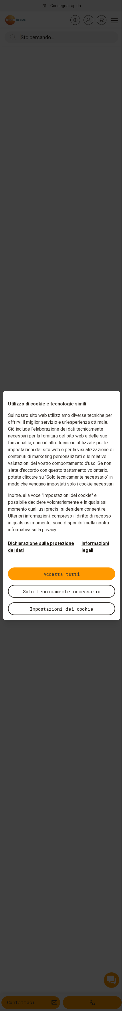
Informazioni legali (95, 547)
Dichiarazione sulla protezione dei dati (41, 547)
